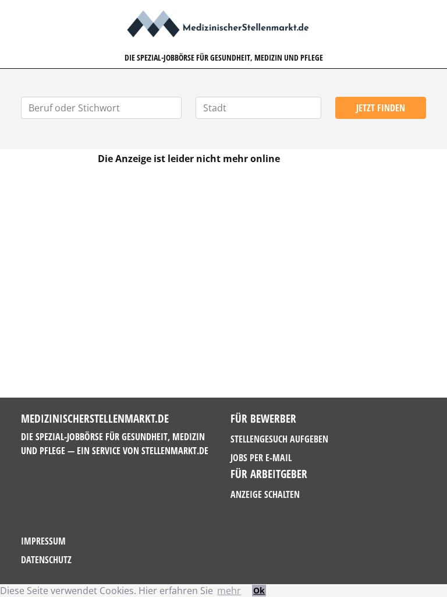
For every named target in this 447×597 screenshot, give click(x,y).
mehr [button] (229, 590)
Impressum (43, 541)
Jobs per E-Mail (261, 457)
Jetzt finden (380, 107)
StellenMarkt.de (174, 450)
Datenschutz (46, 559)
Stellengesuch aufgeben (279, 439)
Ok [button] (259, 590)
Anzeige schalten (265, 494)
